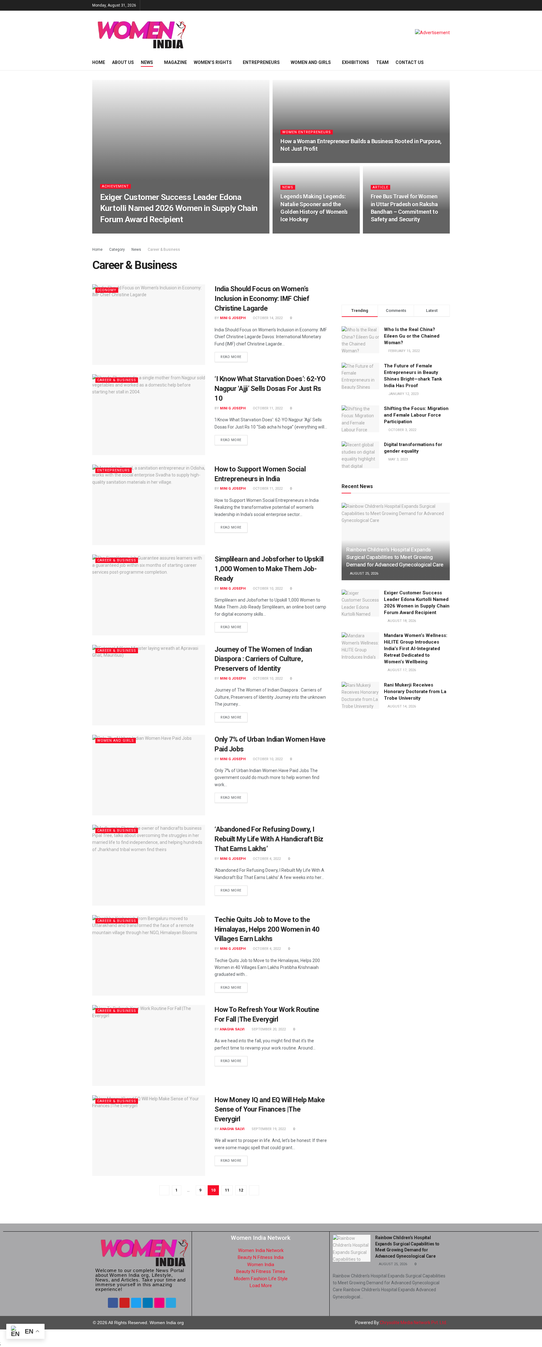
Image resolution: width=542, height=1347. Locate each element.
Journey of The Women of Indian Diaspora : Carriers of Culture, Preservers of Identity (263, 659)
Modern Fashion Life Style (261, 1278)
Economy (106, 290)
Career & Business (164, 249)
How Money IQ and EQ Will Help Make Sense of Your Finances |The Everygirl (270, 1109)
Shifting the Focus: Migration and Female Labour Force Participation (416, 415)
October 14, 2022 (267, 318)
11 (227, 1190)
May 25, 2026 (294, 161)
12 (241, 1190)
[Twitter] (136, 1303)
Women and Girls (311, 62)
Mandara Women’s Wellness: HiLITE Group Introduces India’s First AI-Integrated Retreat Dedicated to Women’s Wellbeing (415, 649)
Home (98, 62)
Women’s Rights (213, 62)
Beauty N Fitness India (261, 1257)
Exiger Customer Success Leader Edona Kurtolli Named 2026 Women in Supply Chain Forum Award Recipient (179, 208)
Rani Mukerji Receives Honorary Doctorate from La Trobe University (415, 691)
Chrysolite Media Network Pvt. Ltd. (413, 1322)
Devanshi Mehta (120, 231)
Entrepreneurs (261, 62)
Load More (261, 1285)
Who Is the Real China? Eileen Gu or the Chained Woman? (411, 336)
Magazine (175, 62)
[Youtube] (125, 1303)
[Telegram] (171, 1303)
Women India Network (261, 1250)
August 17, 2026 (401, 670)
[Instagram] (159, 1303)
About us (123, 62)
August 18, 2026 (156, 231)
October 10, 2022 (267, 589)
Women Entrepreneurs (306, 132)
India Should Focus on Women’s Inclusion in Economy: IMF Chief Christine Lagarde (262, 298)
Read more (231, 357)
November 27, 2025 (300, 231)
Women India (260, 1264)
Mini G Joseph (233, 318)
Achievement (115, 186)
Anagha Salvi (232, 1029)
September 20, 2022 (268, 1029)
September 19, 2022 (268, 1129)
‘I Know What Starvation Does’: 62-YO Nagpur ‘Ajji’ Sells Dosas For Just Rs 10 (270, 388)
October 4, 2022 (266, 859)
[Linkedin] (148, 1303)
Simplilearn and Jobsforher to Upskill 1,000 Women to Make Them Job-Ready (269, 568)
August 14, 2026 (401, 706)
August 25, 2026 (363, 573)
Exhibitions (355, 62)
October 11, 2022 (267, 408)
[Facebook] (113, 1303)
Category (117, 249)
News (147, 62)
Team (382, 62)
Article (380, 187)
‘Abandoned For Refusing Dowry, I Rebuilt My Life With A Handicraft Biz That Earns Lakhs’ (269, 839)
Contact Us (410, 62)
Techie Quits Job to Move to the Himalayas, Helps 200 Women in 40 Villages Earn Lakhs (267, 929)
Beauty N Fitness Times (260, 1271)
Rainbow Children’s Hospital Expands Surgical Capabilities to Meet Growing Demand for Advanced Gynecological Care (395, 557)
